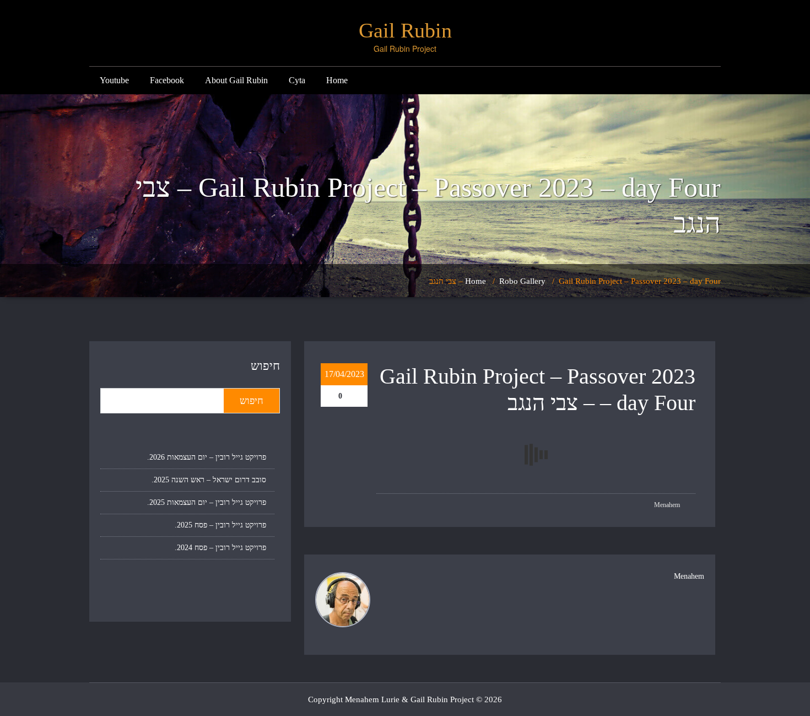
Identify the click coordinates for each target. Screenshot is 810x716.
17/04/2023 (344, 374)
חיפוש (265, 366)
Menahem (668, 505)
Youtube (114, 80)
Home (337, 80)
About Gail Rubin (236, 80)
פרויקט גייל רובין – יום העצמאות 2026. (206, 457)
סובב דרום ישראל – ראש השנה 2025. (209, 480)
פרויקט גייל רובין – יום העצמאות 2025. (206, 502)
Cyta (297, 80)
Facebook (167, 80)
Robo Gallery (522, 281)
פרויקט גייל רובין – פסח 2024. (220, 547)
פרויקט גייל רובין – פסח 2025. (220, 525)
